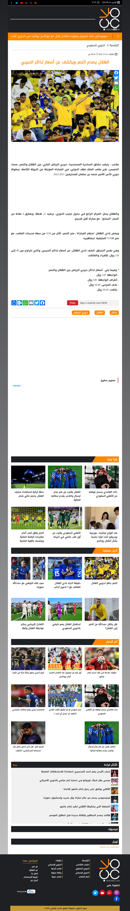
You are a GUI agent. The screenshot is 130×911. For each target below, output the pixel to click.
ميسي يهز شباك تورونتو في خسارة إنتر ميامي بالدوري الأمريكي (74, 780)
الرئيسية (114, 45)
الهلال (32, 164)
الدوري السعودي (96, 45)
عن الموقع (33, 870)
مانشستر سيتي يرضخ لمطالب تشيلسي (28, 709)
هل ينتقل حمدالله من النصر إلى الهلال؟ (103, 626)
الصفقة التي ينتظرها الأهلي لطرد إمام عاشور (85, 807)
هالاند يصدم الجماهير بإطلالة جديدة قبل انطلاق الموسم (79, 815)
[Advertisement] (65, 187)
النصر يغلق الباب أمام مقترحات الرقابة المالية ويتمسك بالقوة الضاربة (32, 537)
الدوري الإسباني (82, 872)
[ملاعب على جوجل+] (27, 3)
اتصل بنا (34, 873)
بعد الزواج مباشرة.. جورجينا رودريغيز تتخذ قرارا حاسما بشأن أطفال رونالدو (103, 537)
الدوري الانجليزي (82, 868)
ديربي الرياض (59, 164)
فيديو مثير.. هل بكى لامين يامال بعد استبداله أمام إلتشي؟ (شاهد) (28, 748)
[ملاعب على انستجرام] (31, 3)
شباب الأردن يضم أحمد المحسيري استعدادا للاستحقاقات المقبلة (75, 772)
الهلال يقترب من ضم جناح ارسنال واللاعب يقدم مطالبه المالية (66, 496)
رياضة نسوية (56, 872)
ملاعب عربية (57, 876)
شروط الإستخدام (31, 877)
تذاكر (55, 250)
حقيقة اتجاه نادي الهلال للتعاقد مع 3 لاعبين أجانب (67, 585)
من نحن (35, 866)
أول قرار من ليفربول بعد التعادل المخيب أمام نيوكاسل (65, 674)
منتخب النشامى (82, 864)
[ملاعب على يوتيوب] (22, 3)
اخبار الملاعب (84, 876)
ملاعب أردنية (56, 868)
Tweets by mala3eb (109, 847)
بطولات (58, 860)
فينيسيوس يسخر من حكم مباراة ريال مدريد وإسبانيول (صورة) (76, 798)
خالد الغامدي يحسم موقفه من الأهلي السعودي (103, 494)
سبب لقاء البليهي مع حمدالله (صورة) (28, 585)
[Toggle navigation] (115, 29)
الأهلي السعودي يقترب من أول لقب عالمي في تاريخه (66, 535)
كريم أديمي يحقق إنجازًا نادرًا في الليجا (28, 672)
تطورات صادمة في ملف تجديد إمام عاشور (101, 674)
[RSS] (36, 3)
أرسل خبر (34, 880)
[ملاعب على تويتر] (17, 3)
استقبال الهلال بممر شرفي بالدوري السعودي (66, 626)
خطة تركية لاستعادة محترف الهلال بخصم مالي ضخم (29, 494)
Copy (72, 302)
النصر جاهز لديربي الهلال (104, 583)
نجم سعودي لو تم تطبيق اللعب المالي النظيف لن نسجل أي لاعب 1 (65, 711)
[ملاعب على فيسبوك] (12, 3)
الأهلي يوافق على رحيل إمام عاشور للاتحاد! (86, 789)
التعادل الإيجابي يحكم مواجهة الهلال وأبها (32, 626)
